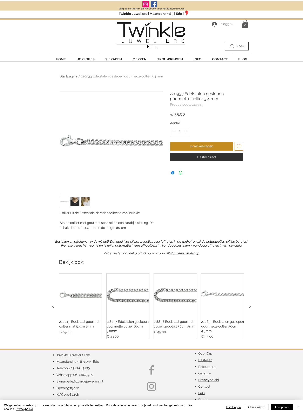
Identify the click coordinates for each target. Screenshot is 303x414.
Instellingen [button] (233, 407)
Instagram (134, 8)
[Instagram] (145, 4)
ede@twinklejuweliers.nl (85, 381)
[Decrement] (173, 131)
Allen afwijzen (256, 407)
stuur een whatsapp (184, 253)
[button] (139, 57)
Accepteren (282, 407)
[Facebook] (154, 4)
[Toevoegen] (239, 146)
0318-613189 (80, 368)
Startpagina (68, 76)
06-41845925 (83, 375)
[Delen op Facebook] (172, 172)
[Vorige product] (52, 306)
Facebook (150, 8)
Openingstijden (67, 388)
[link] (245, 24)
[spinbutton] (179, 131)
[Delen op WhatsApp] (180, 172)
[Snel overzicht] (80, 295)
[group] (151, 306)
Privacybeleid (24, 409)
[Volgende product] (250, 306)
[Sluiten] (298, 407)
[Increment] (185, 131)
